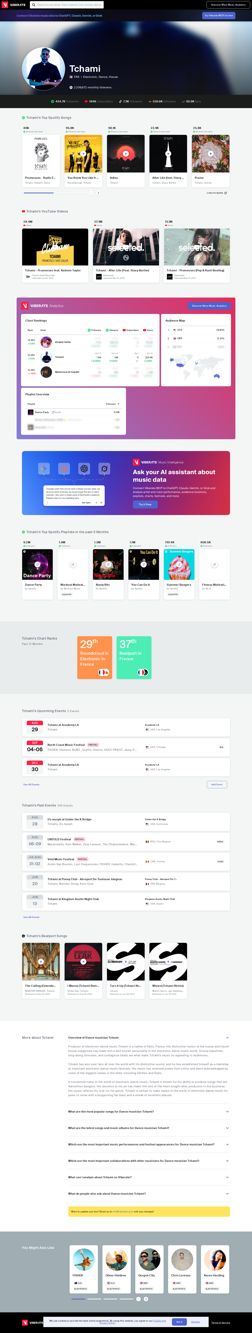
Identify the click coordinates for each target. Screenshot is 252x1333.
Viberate (13, 4)
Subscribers (132, 330)
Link (53, 412)
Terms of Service (220, 1322)
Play (41, 154)
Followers (96, 330)
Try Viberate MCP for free (219, 15)
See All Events (31, 784)
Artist (43, 330)
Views (150, 330)
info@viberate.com (123, 1211)
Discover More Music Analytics (228, 4)
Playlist (31, 404)
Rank (30, 330)
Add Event (217, 784)
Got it (179, 1321)
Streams (113, 330)
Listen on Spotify (215, 193)
